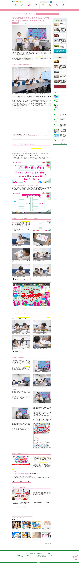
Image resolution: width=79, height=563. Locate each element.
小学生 (22, 517)
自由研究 (19, 517)
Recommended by (47, 543)
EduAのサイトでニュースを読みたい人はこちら (60, 86)
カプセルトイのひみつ (17, 138)
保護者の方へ (57, 1)
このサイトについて (40, 553)
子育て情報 (60, 10)
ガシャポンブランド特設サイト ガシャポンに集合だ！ (23, 136)
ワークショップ (26, 517)
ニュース (32, 10)
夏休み (13, 517)
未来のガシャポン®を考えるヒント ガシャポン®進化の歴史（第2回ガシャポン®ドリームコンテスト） (31, 135)
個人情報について (28, 555)
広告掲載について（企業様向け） (41, 556)
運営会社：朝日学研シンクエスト (30, 553)
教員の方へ (64, 1)
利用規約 (49, 553)
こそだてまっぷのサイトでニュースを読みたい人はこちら (60, 51)
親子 (16, 517)
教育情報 (46, 10)
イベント (14, 23)
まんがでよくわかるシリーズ (50, 7)
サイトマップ (50, 555)
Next (51, 202)
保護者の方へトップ (19, 10)
